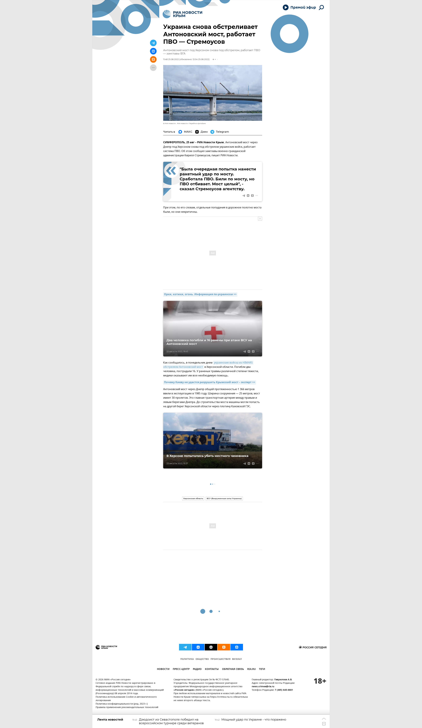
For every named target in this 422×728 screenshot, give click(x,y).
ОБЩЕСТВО (202, 659)
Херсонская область (193, 498)
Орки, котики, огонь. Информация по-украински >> (200, 294)
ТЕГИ (262, 669)
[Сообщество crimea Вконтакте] (198, 647)
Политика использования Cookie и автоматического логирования (126, 698)
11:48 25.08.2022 (171, 59)
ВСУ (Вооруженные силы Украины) (224, 498)
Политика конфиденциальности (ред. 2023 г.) (122, 704)
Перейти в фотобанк (197, 123)
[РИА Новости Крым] (182, 14)
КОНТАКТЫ (212, 669)
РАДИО (197, 669)
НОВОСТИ (163, 669)
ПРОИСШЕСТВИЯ (220, 659)
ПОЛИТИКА (187, 659)
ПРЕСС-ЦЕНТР (181, 669)
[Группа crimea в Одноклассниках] (224, 647)
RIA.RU (251, 669)
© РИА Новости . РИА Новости (175, 123)
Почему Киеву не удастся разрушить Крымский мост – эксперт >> (209, 382)
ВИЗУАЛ (237, 659)
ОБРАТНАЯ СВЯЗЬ (233, 669)
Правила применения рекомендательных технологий (127, 707)
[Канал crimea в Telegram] (185, 647)
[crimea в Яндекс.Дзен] (211, 647)
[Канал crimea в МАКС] (236, 647)
